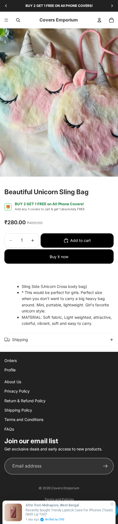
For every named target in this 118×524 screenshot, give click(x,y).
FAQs (9, 428)
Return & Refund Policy (25, 400)
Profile (10, 370)
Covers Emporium (65, 488)
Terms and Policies (59, 499)
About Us (12, 381)
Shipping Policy (18, 410)
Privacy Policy (17, 391)
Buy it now (59, 256)
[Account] (99, 20)
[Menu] (6, 20)
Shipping (20, 339)
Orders (10, 360)
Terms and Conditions (23, 419)
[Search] (18, 20)
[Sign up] (105, 466)
